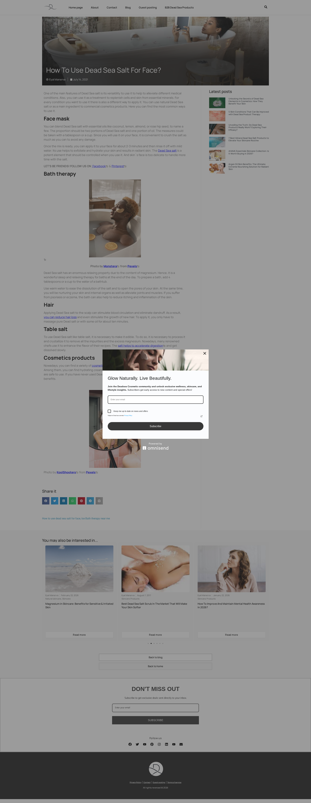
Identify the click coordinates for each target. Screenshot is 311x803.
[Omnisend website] (156, 446)
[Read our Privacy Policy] (201, 416)
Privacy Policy (128, 415)
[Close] (205, 353)
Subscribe (155, 426)
